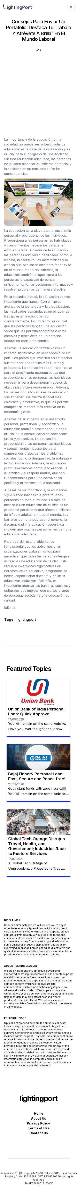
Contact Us (38, 1133)
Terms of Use (38, 1128)
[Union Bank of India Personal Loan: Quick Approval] (38, 692)
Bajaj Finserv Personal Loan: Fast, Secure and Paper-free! (37, 776)
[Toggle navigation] (71, 7)
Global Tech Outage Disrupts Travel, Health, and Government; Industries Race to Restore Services (37, 846)
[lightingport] (17, 7)
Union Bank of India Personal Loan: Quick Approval (36, 711)
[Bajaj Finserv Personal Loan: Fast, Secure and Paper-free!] (38, 757)
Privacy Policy (38, 1123)
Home (38, 1113)
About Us (38, 1118)
